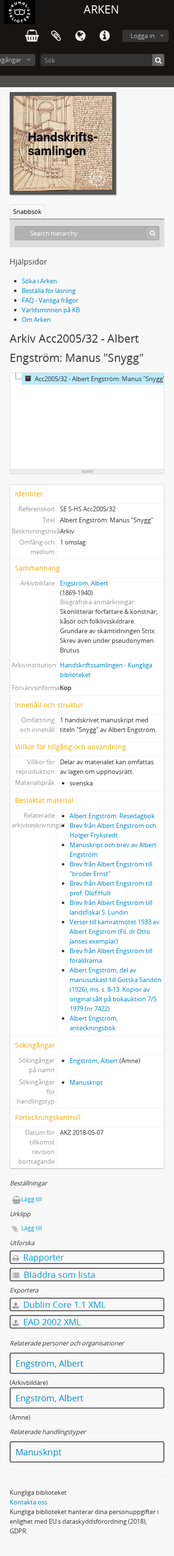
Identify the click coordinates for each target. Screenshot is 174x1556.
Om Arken (36, 319)
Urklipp (56, 36)
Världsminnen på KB (51, 310)
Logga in (142, 35)
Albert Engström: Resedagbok (112, 815)
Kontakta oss (28, 1502)
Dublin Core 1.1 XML (63, 1304)
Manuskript (86, 1082)
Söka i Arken (39, 281)
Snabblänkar (104, 36)
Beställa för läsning (48, 290)
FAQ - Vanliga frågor (50, 300)
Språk (80, 36)
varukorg (32, 36)
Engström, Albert (84, 583)
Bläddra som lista (58, 1274)
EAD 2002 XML (51, 1322)
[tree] (87, 421)
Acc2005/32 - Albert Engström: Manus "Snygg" (100, 378)
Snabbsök (27, 211)
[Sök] (158, 60)
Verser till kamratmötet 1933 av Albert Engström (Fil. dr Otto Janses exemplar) (115, 931)
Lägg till (31, 1199)
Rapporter (42, 1257)
